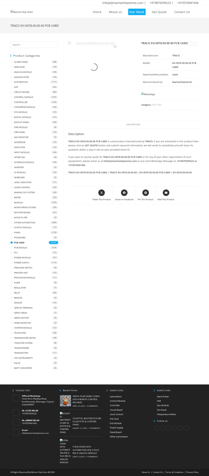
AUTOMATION (21, 81)
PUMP (17, 282)
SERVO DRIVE (20, 312)
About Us (146, 472)
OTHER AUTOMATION (24, 222)
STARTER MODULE (23, 327)
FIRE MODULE (21, 127)
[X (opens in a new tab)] (12, 3)
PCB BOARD (19, 237)
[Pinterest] (180, 428)
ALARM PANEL (21, 61)
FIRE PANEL (19, 132)
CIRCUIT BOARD (21, 92)
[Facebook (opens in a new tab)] (16, 3)
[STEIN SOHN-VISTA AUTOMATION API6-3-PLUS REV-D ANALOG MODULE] (65, 451)
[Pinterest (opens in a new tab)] (20, 3)
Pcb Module (115, 423)
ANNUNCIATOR (21, 77)
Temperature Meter (166, 414)
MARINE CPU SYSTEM (24, 192)
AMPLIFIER (19, 66)
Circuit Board (116, 409)
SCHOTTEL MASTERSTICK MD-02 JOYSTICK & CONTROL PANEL (87, 421)
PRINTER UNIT (21, 272)
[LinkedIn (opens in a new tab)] (28, 3)
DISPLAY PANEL (21, 122)
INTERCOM (19, 157)
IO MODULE (20, 172)
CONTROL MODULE (23, 97)
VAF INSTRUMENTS (23, 357)
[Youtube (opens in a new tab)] (33, 3)
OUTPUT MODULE (23, 227)
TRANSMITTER (21, 352)
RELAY (17, 292)
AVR (16, 87)
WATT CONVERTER (23, 368)
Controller (115, 405)
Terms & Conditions (175, 472)
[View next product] (196, 43)
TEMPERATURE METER (25, 337)
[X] (156, 428)
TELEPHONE (20, 332)
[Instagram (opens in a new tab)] (24, 3)
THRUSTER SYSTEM (23, 342)
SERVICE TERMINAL (23, 307)
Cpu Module (163, 405)
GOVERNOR (19, 142)
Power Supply (116, 427)
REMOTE (18, 297)
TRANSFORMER (21, 347)
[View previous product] (190, 43)
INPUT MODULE (22, 152)
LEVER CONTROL (22, 187)
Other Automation (119, 436)
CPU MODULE (20, 112)
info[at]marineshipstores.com (35, 433)
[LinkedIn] (174, 428)
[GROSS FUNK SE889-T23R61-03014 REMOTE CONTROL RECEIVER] (65, 400)
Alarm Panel (163, 396)
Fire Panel (161, 409)
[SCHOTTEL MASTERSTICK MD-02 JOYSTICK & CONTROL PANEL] (65, 423)
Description (133, 124)
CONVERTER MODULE (24, 107)
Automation (116, 396)
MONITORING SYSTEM (25, 207)
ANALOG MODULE (23, 72)
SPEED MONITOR (22, 322)
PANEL (17, 232)
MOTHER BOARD (22, 212)
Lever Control (116, 414)
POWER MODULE (22, 257)
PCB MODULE (20, 247)
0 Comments (92, 406)
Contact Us (158, 472)
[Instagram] (168, 428)
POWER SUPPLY (21, 262)
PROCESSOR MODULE (24, 277)
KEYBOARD (19, 177)
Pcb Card (114, 418)
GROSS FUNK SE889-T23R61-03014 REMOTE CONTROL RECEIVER (87, 399)
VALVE (17, 362)
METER (17, 197)
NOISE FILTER (20, 217)
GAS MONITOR (21, 137)
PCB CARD (156, 104)
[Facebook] (162, 428)
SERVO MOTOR (21, 317)
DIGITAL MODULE (22, 117)
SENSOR (18, 302)
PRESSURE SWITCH (23, 267)
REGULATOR (20, 287)
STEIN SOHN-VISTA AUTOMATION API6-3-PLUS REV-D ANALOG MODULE (86, 449)
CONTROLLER (20, 102)
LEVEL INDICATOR (22, 182)
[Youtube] (186, 428)
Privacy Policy (192, 472)
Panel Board (116, 432)
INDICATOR (19, 147)
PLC (16, 252)
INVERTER (19, 167)
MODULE (18, 202)
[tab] (133, 124)
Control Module (117, 400)
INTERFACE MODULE (24, 162)
